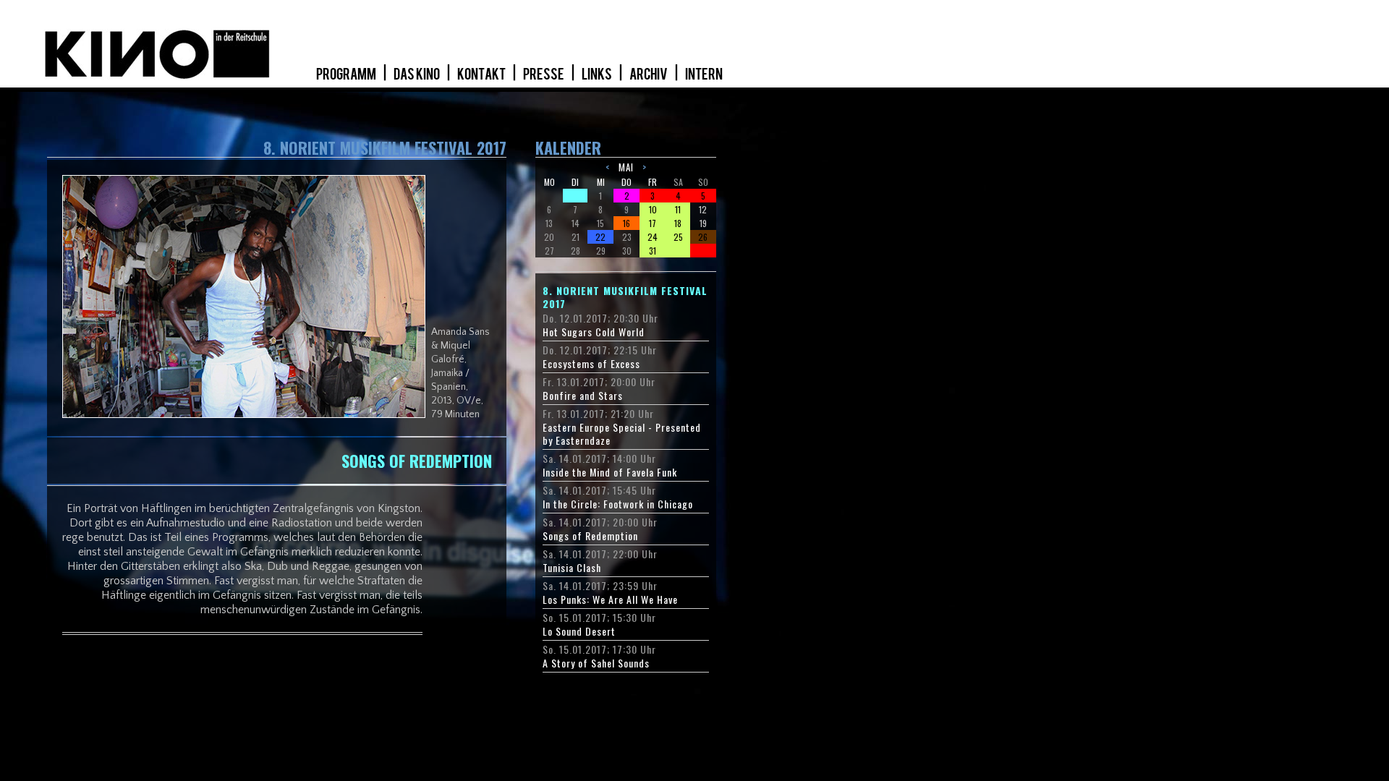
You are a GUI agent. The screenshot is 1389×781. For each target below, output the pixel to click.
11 (678, 209)
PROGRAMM (347, 74)
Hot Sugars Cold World (594, 331)
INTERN (704, 74)
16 (626, 223)
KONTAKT (482, 74)
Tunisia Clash (572, 567)
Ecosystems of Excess (591, 363)
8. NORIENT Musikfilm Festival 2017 (625, 297)
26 (703, 237)
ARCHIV (649, 74)
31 (652, 250)
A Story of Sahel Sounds (596, 663)
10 (653, 209)
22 (600, 237)
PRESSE (544, 74)
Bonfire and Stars (583, 395)
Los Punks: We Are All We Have (610, 599)
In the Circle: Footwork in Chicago (618, 504)
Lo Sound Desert (579, 631)
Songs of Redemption (590, 535)
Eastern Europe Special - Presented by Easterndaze (622, 434)
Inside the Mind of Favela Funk (610, 472)
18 (677, 223)
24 (652, 237)
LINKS (597, 74)
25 (678, 237)
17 (652, 223)
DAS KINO (417, 74)
